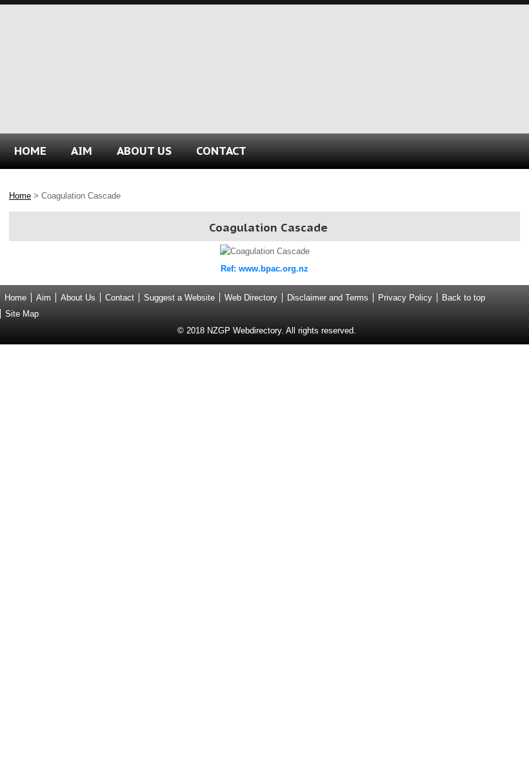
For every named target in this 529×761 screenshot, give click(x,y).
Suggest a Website (179, 297)
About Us (78, 297)
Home (20, 196)
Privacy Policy (405, 297)
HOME (30, 150)
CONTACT (221, 150)
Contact (119, 297)
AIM (81, 150)
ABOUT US (144, 150)
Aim (43, 297)
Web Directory (251, 297)
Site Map (22, 314)
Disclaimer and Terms (327, 297)
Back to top (463, 297)
